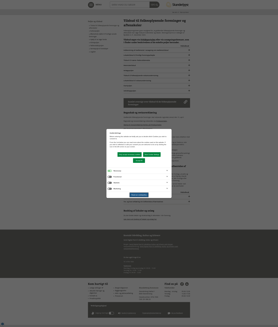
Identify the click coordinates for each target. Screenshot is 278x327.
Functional (117, 177)
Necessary (117, 171)
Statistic (116, 183)
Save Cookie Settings (152, 154)
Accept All (139, 160)
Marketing (117, 189)
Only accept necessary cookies (129, 154)
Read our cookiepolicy (139, 195)
